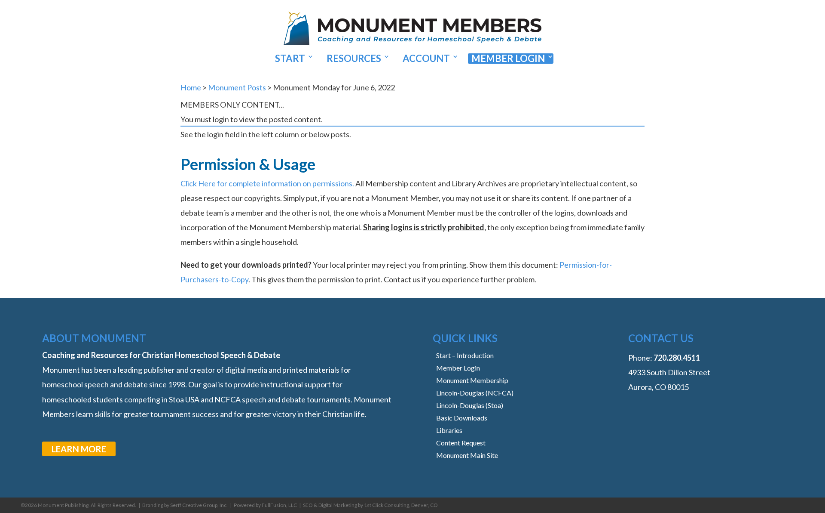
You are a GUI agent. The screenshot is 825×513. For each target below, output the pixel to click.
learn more (79, 449)
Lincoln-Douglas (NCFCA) (474, 393)
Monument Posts (237, 87)
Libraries (449, 430)
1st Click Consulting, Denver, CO (401, 505)
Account (426, 58)
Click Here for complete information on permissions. (267, 183)
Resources (354, 58)
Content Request (461, 443)
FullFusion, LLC (279, 505)
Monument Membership (472, 380)
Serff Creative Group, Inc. (199, 505)
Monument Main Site (467, 455)
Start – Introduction (465, 355)
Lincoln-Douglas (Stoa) (469, 405)
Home (190, 87)
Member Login (508, 58)
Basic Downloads (461, 418)
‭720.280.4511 (677, 357)
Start (290, 58)
